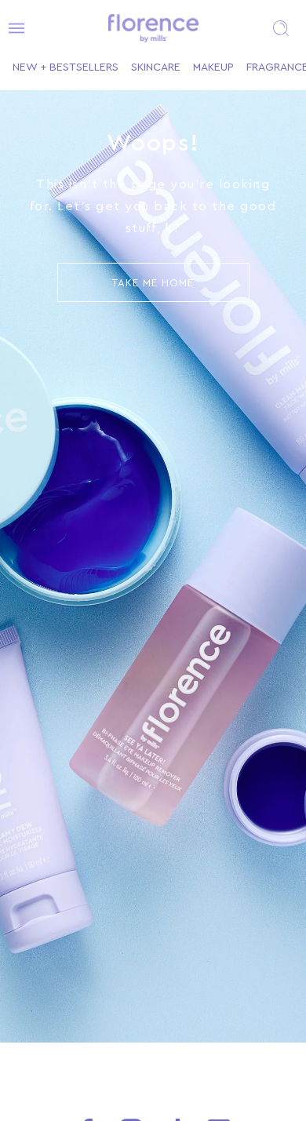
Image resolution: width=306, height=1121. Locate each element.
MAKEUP (213, 67)
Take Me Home (153, 283)
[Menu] (12, 28)
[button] (281, 28)
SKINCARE (155, 67)
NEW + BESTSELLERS (65, 67)
